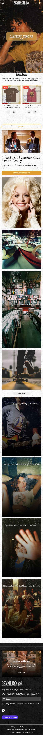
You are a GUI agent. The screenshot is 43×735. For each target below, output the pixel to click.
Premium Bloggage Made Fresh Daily (21, 159)
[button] (40, 3)
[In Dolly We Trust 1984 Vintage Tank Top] (32, 94)
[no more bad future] (21, 664)
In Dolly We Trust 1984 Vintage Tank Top (31, 106)
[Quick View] (14, 112)
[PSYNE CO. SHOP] (21, 3)
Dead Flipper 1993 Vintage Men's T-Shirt (11, 106)
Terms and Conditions (9, 705)
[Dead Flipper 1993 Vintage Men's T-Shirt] (11, 94)
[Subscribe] (38, 699)
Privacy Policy (32, 703)
